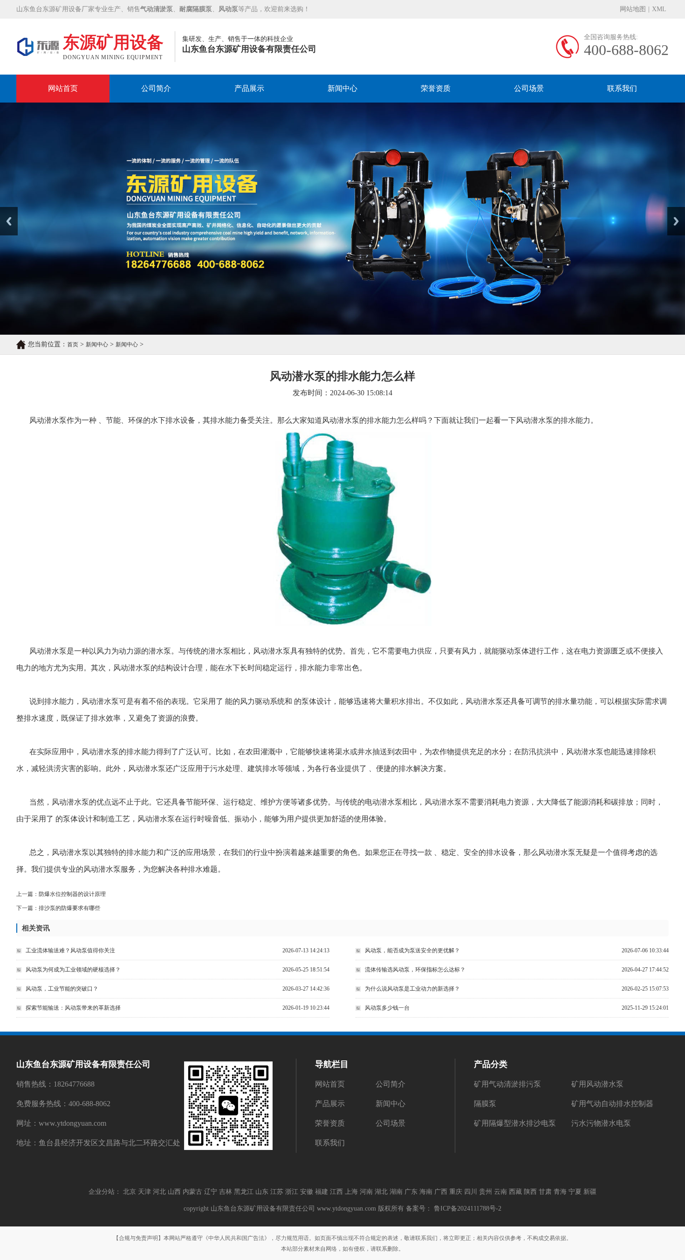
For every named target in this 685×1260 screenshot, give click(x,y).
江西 (336, 1191)
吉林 (225, 1191)
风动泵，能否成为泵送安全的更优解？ (412, 950)
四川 (470, 1191)
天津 (144, 1191)
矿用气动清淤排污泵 (507, 1084)
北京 (129, 1191)
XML (659, 9)
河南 (366, 1191)
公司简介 (156, 88)
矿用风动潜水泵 (597, 1084)
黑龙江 (243, 1191)
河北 (159, 1191)
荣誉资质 (436, 88)
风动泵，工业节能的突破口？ (62, 988)
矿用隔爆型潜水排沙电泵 (515, 1123)
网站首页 (63, 88)
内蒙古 (192, 1191)
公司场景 (529, 88)
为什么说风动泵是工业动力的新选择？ (412, 988)
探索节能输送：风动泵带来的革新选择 (73, 1008)
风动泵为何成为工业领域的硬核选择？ (73, 969)
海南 (425, 1191)
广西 (440, 1191)
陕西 (530, 1191)
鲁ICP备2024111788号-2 (466, 1208)
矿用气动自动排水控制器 (612, 1104)
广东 (411, 1191)
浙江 (291, 1191)
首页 (72, 344)
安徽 (306, 1191)
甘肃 (545, 1191)
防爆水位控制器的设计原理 (72, 894)
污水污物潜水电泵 (601, 1123)
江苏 (276, 1191)
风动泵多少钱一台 (387, 1008)
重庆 (455, 1191)
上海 (351, 1191)
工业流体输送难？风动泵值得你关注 (70, 950)
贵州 (485, 1191)
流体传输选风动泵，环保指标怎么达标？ (415, 969)
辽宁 (210, 1191)
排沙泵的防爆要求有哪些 (69, 908)
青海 (560, 1191)
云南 (500, 1191)
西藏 (515, 1191)
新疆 (589, 1191)
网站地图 (633, 9)
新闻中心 (342, 88)
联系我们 (622, 88)
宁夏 (575, 1191)
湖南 (396, 1191)
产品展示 (249, 88)
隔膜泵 (485, 1104)
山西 (174, 1191)
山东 (261, 1191)
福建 (321, 1191)
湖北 (381, 1191)
